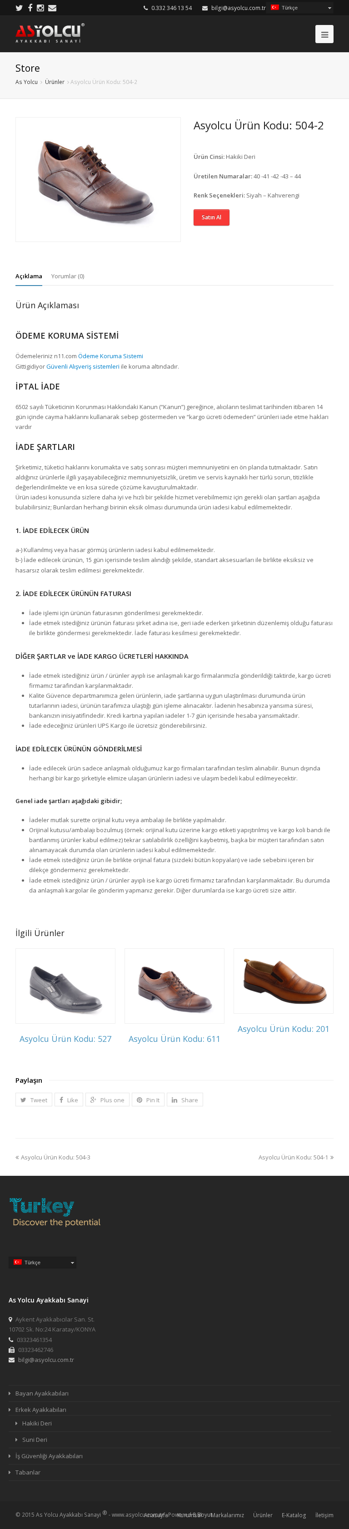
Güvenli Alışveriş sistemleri (83, 366)
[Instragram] (40, 8)
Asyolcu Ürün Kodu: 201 (283, 1028)
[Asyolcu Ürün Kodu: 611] (174, 986)
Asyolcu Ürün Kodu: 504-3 (55, 1157)
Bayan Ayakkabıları (42, 1393)
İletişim (324, 1515)
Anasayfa (156, 1515)
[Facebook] (30, 8)
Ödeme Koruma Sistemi (110, 356)
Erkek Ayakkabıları (40, 1410)
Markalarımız (227, 1515)
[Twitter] (19, 8)
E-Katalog (294, 1515)
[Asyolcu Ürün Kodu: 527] (65, 986)
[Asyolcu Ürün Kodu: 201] (284, 981)
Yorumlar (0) (67, 276)
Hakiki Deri (37, 1423)
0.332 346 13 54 (171, 8)
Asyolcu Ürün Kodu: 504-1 (293, 1157)
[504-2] (98, 179)
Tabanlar (27, 1472)
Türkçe (288, 7)
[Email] (52, 8)
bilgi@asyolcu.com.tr (238, 8)
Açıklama (28, 276)
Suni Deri (34, 1439)
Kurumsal (189, 1515)
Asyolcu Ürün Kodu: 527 (65, 1038)
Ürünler (263, 1515)
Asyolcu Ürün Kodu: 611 (174, 1038)
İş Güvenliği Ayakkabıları (49, 1456)
